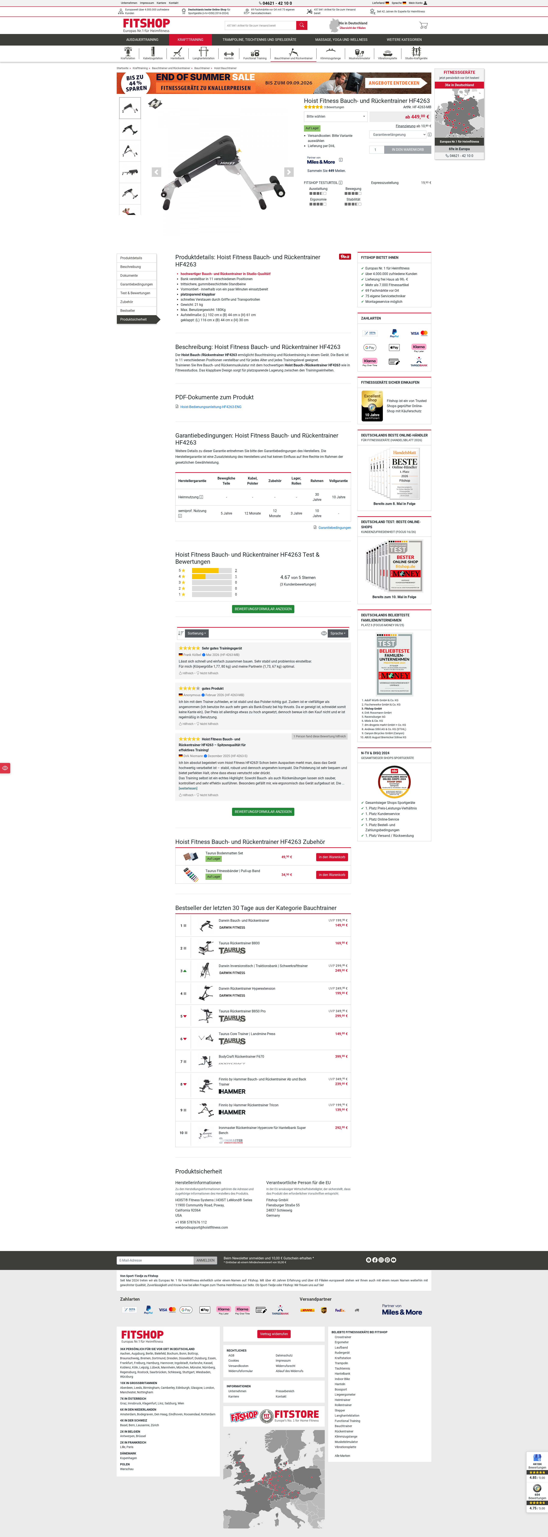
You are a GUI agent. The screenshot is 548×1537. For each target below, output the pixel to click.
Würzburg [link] (126, 1377)
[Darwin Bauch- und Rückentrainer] (206, 925)
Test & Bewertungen (135, 293)
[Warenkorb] (424, 25)
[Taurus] (232, 951)
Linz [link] (160, 1403)
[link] (369, 333)
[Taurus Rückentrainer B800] (206, 947)
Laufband (341, 1347)
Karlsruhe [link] (195, 1363)
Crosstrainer (343, 1337)
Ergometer (342, 1342)
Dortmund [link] (158, 1358)
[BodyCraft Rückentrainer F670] (206, 1061)
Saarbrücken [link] (158, 1372)
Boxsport (341, 1389)
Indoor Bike (342, 1379)
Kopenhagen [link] (128, 1458)
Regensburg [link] (128, 1372)
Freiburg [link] (139, 1363)
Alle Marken (342, 1456)
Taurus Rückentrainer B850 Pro (242, 1011)
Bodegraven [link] (145, 1414)
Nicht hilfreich (209, 673)
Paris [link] (130, 1447)
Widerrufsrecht (285, 1366)
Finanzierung (405, 126)
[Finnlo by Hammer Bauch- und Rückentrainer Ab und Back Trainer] (206, 1085)
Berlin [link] (149, 1353)
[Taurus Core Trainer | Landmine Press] (206, 1038)
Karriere (161, 2)
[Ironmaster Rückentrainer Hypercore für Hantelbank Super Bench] (206, 1134)
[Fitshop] (147, 25)
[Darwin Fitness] (232, 928)
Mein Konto (416, 2)
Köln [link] (135, 1367)
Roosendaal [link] (192, 1414)
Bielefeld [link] (160, 1353)
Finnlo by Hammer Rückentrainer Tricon (248, 1105)
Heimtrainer (342, 1400)
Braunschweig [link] (129, 1358)
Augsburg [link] (137, 1353)
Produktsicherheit (133, 319)
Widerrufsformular (240, 1371)
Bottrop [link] (193, 1353)
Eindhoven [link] (176, 1414)
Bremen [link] (145, 1358)
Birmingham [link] (151, 1388)
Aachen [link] (125, 1353)
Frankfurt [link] (126, 1363)
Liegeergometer (345, 1394)
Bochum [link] (172, 1353)
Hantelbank (342, 1374)
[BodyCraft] (232, 1064)
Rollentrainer (343, 1405)
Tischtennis (342, 1368)
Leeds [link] (138, 1388)
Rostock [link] (142, 1372)
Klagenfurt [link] (149, 1403)
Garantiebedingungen (136, 284)
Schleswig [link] (174, 1372)
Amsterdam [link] (128, 1414)
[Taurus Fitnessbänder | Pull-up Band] (191, 875)
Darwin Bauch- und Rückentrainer (244, 921)
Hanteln (340, 1384)
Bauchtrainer (202, 68)
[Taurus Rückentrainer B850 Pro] (206, 1015)
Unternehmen (129, 2)
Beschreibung (130, 267)
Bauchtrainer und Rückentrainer (171, 68)
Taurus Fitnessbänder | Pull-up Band (233, 871)
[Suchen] (301, 25)
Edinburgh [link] (183, 1388)
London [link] (209, 1388)
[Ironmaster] (232, 1140)
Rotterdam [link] (208, 1414)
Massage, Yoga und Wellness (341, 40)
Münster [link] (195, 1367)
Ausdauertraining (142, 40)
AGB (231, 1355)
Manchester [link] (128, 1392)
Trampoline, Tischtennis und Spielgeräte (259, 40)
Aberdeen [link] (126, 1388)
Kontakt (173, 2)
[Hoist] (155, 103)
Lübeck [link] (155, 1367)
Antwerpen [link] (127, 1436)
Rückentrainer (344, 1431)
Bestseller (127, 311)
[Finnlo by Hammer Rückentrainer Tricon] (206, 1109)
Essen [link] (212, 1358)
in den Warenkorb (408, 150)
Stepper (340, 1410)
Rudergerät (342, 1353)
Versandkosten (238, 1366)
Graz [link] (123, 1403)
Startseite (122, 68)
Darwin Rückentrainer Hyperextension (247, 989)
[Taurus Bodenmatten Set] (191, 857)
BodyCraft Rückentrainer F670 (241, 1057)
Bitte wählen (316, 116)
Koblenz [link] (125, 1367)
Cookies (233, 1360)
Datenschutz (284, 1355)
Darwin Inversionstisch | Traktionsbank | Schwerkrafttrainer (263, 966)
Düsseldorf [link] (186, 1358)
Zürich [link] (155, 1425)
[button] (130, 108)
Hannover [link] (166, 1363)
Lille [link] (122, 1447)
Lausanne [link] (142, 1425)
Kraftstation (343, 1358)
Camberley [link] (168, 1388)
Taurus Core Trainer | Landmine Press (247, 1034)
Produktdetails (131, 258)
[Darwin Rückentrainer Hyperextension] (206, 993)
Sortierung (195, 633)
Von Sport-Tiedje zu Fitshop (139, 1276)
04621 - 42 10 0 (461, 156)
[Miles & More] (402, 1309)
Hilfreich (188, 673)
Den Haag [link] (160, 1414)
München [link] (182, 1367)
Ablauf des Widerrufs (289, 1371)
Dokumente (129, 276)
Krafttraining (190, 40)
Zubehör (126, 302)
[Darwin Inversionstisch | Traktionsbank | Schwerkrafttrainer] (206, 970)
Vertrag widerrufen (274, 1334)
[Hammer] (232, 1092)
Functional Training (347, 1421)
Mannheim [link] (168, 1367)
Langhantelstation (347, 1415)
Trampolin (341, 1363)
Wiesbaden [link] (203, 1372)
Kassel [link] (208, 1363)
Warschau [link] (127, 1469)
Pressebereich (285, 1391)
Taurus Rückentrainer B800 (239, 943)
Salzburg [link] (170, 1403)
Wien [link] (181, 1403)
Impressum (147, 2)
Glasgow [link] (197, 1388)
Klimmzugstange (346, 1436)
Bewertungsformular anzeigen (263, 609)
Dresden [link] (172, 1358)
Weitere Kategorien (404, 40)
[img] (340, 159)
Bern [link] (132, 1425)
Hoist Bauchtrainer (225, 68)
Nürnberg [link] (208, 1367)
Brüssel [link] (141, 1436)
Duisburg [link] (201, 1358)
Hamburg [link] (152, 1363)
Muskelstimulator (346, 1442)
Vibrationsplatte (345, 1447)
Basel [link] (123, 1425)
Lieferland (378, 2)
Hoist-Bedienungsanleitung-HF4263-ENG (210, 407)
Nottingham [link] (145, 1392)
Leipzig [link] (144, 1367)
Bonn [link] (182, 1353)
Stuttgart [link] (188, 1372)
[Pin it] (345, 256)
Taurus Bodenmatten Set (224, 853)
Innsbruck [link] (134, 1403)
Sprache (397, 2)
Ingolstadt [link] (181, 1363)
